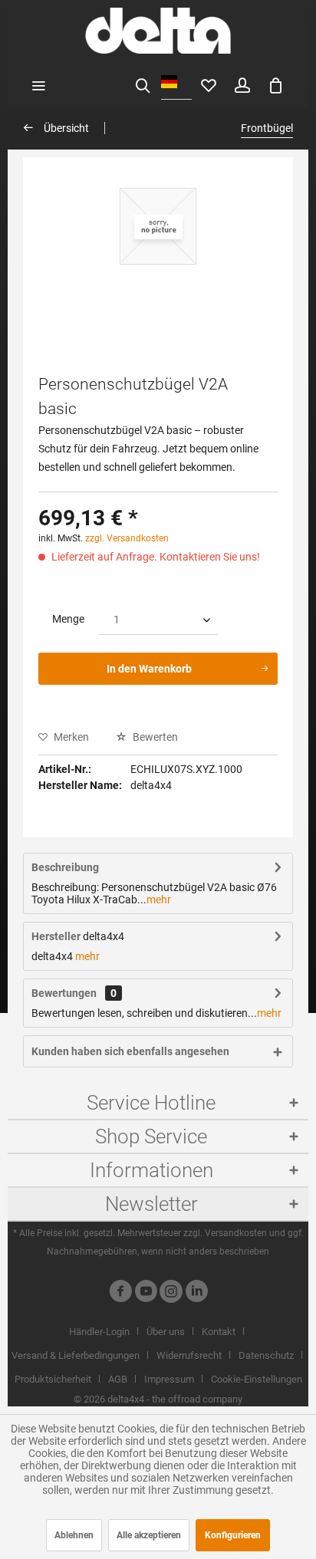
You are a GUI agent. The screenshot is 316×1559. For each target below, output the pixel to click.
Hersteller (56, 936)
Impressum (169, 1379)
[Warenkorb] (276, 84)
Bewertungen (64, 993)
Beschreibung (65, 867)
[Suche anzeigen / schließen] (142, 84)
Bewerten (154, 737)
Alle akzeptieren (149, 1535)
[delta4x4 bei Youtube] (145, 1293)
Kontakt (218, 1331)
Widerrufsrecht (189, 1355)
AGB (117, 1379)
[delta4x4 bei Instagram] (171, 1293)
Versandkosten (236, 1233)
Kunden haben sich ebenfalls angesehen (130, 1051)
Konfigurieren (233, 1535)
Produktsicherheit (53, 1379)
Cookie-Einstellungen (256, 1379)
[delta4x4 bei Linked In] (196, 1293)
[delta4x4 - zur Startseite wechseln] (157, 31)
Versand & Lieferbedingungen (76, 1355)
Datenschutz (266, 1355)
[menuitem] (38, 84)
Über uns (165, 1331)
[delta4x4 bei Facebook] (120, 1293)
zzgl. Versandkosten (127, 538)
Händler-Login (99, 1331)
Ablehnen (74, 1535)
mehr (158, 899)
